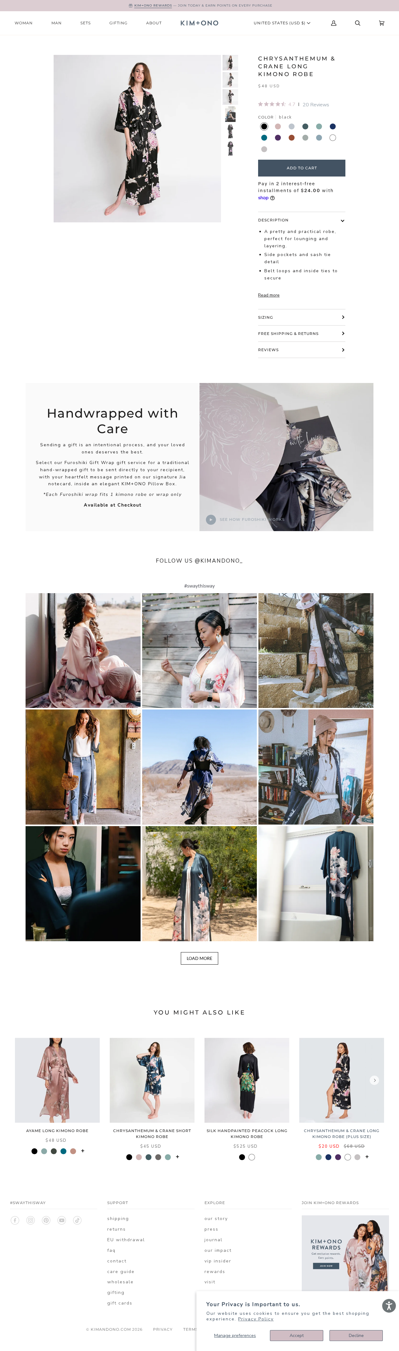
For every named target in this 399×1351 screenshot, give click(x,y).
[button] (83, 650)
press (211, 1229)
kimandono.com (111, 1329)
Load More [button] (199, 958)
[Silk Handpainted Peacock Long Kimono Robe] (246, 1080)
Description (273, 220)
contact (117, 1261)
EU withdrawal (126, 1240)
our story (216, 1219)
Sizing (265, 317)
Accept (297, 1336)
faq (111, 1250)
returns (116, 1229)
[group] (230, 62)
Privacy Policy (256, 1319)
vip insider (217, 1261)
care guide (121, 1272)
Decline (356, 1336)
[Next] (374, 1080)
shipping (118, 1219)
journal (213, 1240)
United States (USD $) (280, 23)
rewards (214, 1272)
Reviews (268, 349)
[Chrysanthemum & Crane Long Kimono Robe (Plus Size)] (341, 1080)
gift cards (119, 1303)
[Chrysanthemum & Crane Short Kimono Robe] (152, 1080)
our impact (218, 1250)
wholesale (120, 1282)
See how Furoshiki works (252, 519)
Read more (269, 295)
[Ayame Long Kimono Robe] (57, 1080)
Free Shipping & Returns (288, 333)
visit (209, 1282)
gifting (116, 1292)
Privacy (163, 1329)
